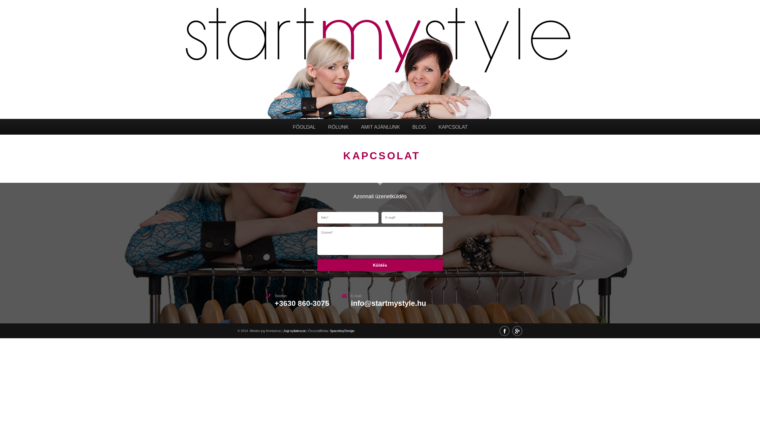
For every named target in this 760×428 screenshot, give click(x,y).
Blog (419, 127)
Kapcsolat (453, 127)
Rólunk (338, 127)
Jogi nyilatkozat (294, 331)
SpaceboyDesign (342, 331)
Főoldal (304, 127)
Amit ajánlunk (380, 127)
